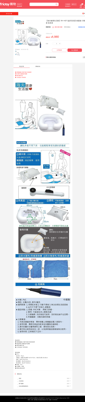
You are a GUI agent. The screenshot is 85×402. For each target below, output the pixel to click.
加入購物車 (74, 50)
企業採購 (68, 4)
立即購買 (59, 50)
